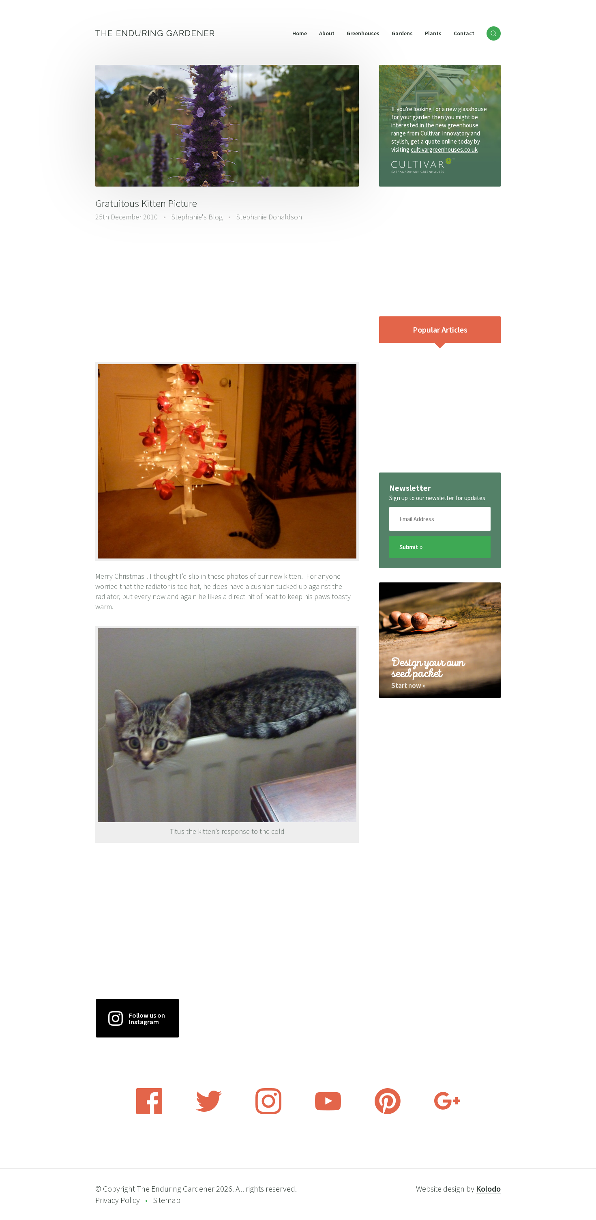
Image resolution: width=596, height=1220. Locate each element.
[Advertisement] (227, 291)
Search (494, 33)
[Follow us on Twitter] (209, 1112)
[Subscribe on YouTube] (328, 1112)
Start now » (408, 685)
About (326, 33)
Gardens (402, 33)
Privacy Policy (117, 1200)
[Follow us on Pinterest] (388, 1112)
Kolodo (488, 1188)
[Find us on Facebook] (149, 1112)
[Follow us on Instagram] (268, 1112)
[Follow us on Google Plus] (447, 1112)
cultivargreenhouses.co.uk (444, 149)
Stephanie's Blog (197, 216)
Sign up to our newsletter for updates (437, 498)
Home (299, 33)
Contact (464, 33)
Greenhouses (363, 33)
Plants (433, 33)
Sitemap (166, 1200)
